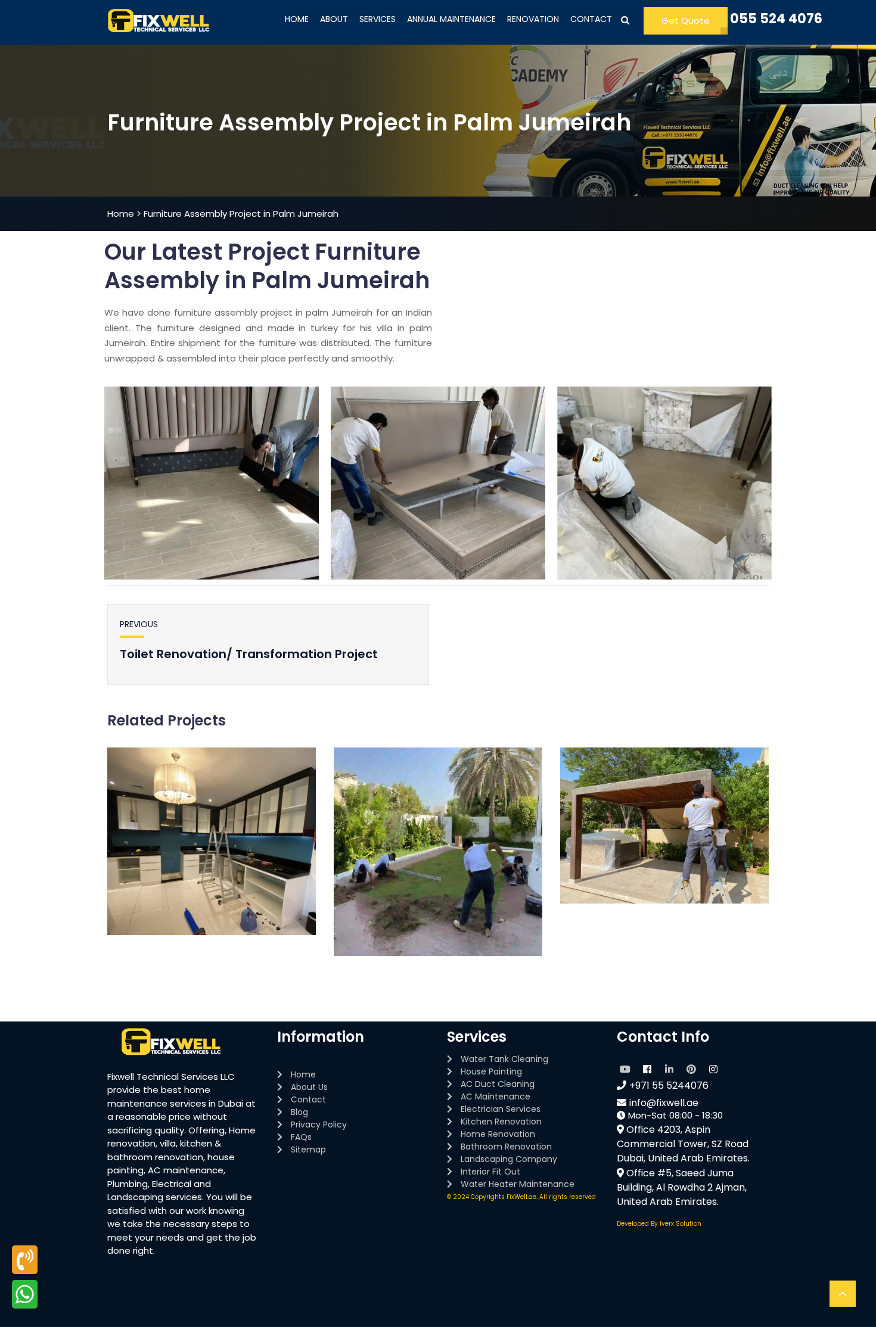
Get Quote (685, 20)
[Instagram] (713, 1067)
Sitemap (308, 1149)
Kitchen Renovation (501, 1121)
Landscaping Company (509, 1159)
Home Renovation (498, 1134)
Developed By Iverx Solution (659, 1223)
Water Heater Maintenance (517, 1184)
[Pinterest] (691, 1067)
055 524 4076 (776, 19)
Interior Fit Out (490, 1172)
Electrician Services (500, 1109)
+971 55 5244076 (669, 1085)
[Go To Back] (843, 1294)
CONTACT (591, 19)
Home (303, 1074)
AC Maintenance (495, 1096)
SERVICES (377, 19)
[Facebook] (647, 1067)
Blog (299, 1112)
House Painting (491, 1071)
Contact (308, 1099)
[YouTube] (625, 1067)
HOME (297, 19)
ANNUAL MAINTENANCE (451, 19)
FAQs (301, 1137)
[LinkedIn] (669, 1067)
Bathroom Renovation (506, 1146)
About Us (309, 1087)
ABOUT (334, 19)
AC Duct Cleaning (498, 1084)
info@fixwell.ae (663, 1103)
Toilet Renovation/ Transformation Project (249, 654)
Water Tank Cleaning (504, 1059)
